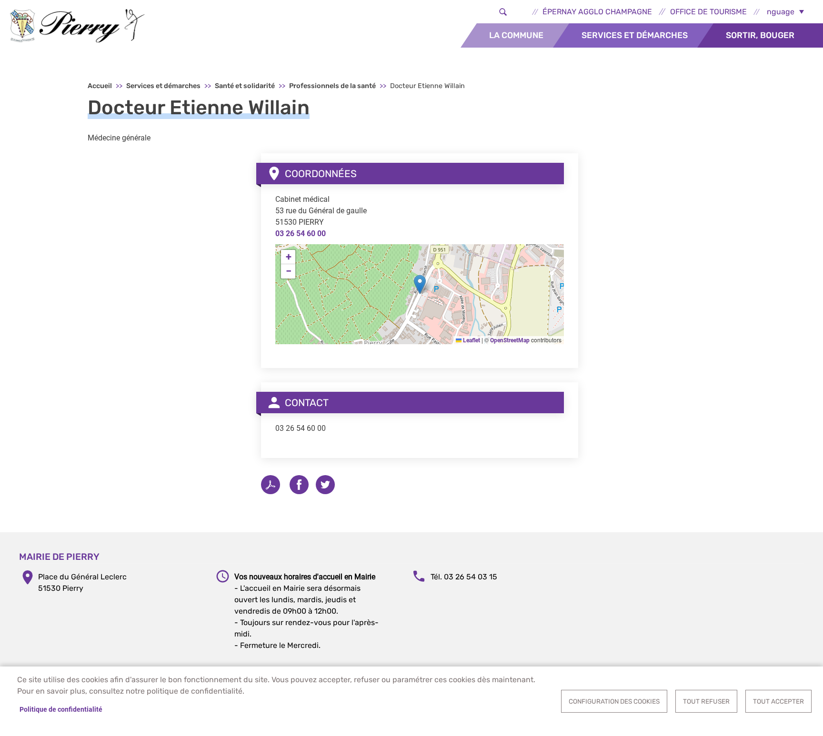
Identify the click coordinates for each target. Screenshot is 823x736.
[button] (420, 284)
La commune (516, 35)
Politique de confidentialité (61, 709)
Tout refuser (706, 701)
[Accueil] (77, 25)
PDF (270, 484)
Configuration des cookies (614, 701)
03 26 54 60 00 (300, 233)
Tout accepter (778, 701)
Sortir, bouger (760, 35)
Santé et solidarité (245, 86)
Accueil (100, 86)
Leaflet (471, 340)
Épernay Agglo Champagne (597, 11)
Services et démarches (635, 35)
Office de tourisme (708, 11)
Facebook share (299, 484)
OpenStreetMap (510, 340)
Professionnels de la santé (332, 86)
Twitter (325, 484)
